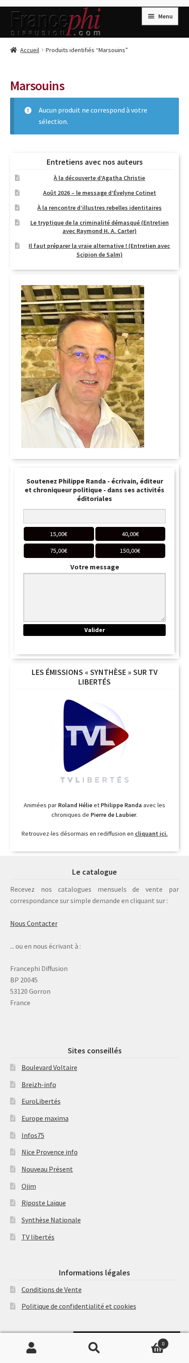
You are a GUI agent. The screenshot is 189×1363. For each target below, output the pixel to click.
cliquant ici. (151, 833)
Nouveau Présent (47, 1169)
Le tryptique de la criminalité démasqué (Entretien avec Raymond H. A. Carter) (99, 227)
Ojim (29, 1186)
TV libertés (38, 1236)
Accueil (29, 50)
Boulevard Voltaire (49, 1067)
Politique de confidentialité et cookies (79, 1306)
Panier (145, 1340)
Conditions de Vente (52, 1289)
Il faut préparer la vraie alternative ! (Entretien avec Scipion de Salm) (99, 250)
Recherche (94, 1348)
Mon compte (31, 1348)
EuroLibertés (41, 1101)
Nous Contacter (34, 923)
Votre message (94, 566)
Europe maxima (45, 1118)
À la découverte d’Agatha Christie (99, 178)
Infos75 (33, 1135)
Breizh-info (39, 1084)
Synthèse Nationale (51, 1219)
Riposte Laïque (44, 1202)
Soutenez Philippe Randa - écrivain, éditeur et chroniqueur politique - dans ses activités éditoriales (94, 490)
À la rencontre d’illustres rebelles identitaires (99, 208)
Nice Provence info (50, 1152)
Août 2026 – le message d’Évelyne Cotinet (99, 193)
